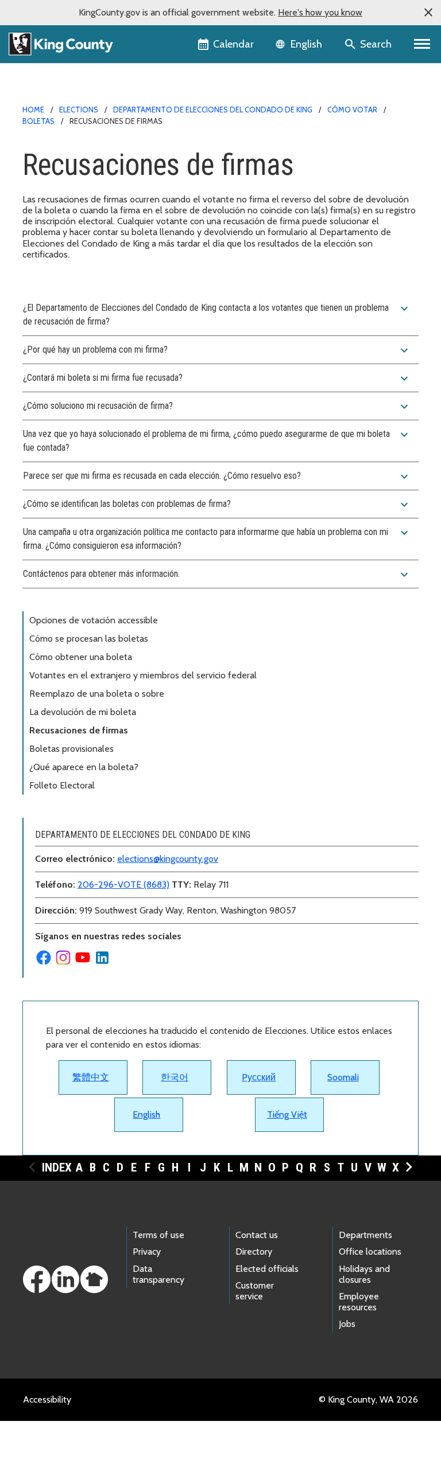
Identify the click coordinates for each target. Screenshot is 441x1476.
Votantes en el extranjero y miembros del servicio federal (143, 675)
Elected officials (267, 1268)
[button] (428, 12)
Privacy (147, 1251)
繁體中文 (90, 1077)
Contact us (256, 1234)
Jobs (347, 1323)
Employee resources (359, 1302)
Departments (365, 1234)
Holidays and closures (364, 1274)
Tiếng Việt (287, 1114)
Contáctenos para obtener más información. (217, 574)
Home (33, 109)
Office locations (370, 1251)
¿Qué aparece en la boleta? (83, 767)
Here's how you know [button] (320, 12)
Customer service (254, 1291)
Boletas (38, 121)
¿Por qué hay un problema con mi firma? (217, 350)
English (146, 1114)
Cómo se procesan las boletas (89, 638)
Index (57, 1167)
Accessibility (47, 1399)
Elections (78, 109)
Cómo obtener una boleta (80, 656)
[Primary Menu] (422, 44)
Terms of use (158, 1234)
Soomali (343, 1077)
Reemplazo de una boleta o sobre (96, 693)
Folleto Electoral (62, 785)
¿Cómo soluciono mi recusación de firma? (217, 406)
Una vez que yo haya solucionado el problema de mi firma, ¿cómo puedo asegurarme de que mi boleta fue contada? (217, 440)
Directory (253, 1251)
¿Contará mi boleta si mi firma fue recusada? (217, 378)
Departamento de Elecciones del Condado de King (212, 109)
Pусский (259, 1077)
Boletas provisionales (71, 748)
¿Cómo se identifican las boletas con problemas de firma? (217, 504)
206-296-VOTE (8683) (123, 884)
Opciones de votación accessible (93, 620)
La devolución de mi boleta (82, 711)
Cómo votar (352, 109)
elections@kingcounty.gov (167, 858)
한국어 (174, 1077)
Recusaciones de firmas (78, 730)
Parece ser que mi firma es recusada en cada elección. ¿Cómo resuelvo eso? (217, 476)
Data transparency (158, 1274)
